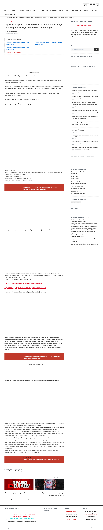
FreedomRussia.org (11, 31)
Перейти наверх (93, 528)
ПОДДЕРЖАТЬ (10, 14)
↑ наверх (44, 283)
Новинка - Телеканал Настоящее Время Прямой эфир (23, 283)
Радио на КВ (74, 173)
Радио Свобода (19, 17)
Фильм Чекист (74, 185)
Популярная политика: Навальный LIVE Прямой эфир (84, 244)
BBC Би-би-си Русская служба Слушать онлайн (83, 243)
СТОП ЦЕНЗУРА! (75, 180)
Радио (74, 10)
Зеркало (94, 10)
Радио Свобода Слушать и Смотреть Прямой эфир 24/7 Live (25, 288)
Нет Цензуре (84, 10)
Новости (35, 10)
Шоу (67, 10)
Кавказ (14, 10)
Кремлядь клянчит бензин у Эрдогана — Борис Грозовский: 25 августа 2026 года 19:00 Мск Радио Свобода (84, 104)
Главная (8, 17)
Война (61, 10)
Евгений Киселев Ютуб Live (78, 193)
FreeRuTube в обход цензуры (84, 25)
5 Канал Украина (75, 178)
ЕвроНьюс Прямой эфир (77, 186)
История (53, 10)
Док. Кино (44, 10)
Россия (6, 10)
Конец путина (24, 10)
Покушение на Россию (76, 191)
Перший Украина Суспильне (78, 188)
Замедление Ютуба (76, 181)
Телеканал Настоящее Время (78, 175)
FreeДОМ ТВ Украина (76, 176)
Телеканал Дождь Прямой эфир (79, 171)
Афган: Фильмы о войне (77, 190)
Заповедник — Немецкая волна (78, 183)
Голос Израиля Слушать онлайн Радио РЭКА (82, 229)
